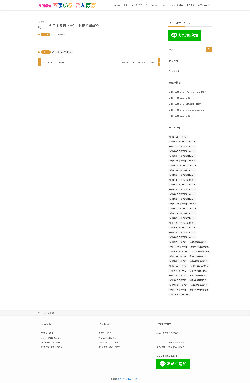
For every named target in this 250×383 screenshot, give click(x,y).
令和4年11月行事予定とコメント (182, 208)
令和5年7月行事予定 (177, 242)
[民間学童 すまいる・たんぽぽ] (67, 5)
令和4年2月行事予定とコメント (182, 170)
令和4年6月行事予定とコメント (182, 189)
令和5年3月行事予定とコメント (182, 222)
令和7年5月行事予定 (177, 275)
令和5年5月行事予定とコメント (182, 232)
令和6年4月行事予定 (200, 251)
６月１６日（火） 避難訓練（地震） (185, 104)
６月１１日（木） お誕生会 (181, 98)
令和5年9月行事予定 (198, 242)
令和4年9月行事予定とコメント (182, 199)
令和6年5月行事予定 (177, 256)
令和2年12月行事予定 (178, 136)
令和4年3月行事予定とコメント (182, 175)
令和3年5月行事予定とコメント (182, 156)
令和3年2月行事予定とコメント (182, 141)
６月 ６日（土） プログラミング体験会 (187, 92)
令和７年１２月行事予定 (179, 294)
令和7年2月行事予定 (177, 270)
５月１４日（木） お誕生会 (181, 116)
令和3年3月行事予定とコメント (182, 146)
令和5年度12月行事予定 (179, 251)
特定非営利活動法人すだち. (128, 379)
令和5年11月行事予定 (200, 246)
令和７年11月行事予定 (199, 289)
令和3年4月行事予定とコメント (182, 151)
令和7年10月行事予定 (178, 285)
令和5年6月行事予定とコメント (182, 237)
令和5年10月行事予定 (178, 246)
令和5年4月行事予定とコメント (182, 227)
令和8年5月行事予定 (199, 285)
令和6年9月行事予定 (177, 261)
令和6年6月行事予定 (64, 52)
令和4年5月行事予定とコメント (182, 184)
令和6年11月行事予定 (178, 265)
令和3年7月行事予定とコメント (182, 160)
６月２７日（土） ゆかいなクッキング (186, 110)
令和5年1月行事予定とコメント (182, 213)
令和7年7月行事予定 (177, 280)
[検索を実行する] (209, 49)
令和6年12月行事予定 (200, 265)
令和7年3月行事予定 (198, 270)
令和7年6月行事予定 (198, 275)
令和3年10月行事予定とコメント (182, 165)
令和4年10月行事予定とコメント (182, 203)
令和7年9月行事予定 (198, 280)
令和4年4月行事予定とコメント (182, 179)
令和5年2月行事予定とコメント (182, 218)
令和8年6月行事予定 (177, 289)
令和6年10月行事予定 (199, 261)
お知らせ (45, 34)
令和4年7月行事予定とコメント (182, 194)
